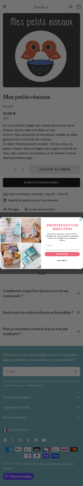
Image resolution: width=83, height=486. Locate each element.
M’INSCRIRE (62, 254)
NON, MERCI (62, 260)
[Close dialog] (80, 219)
